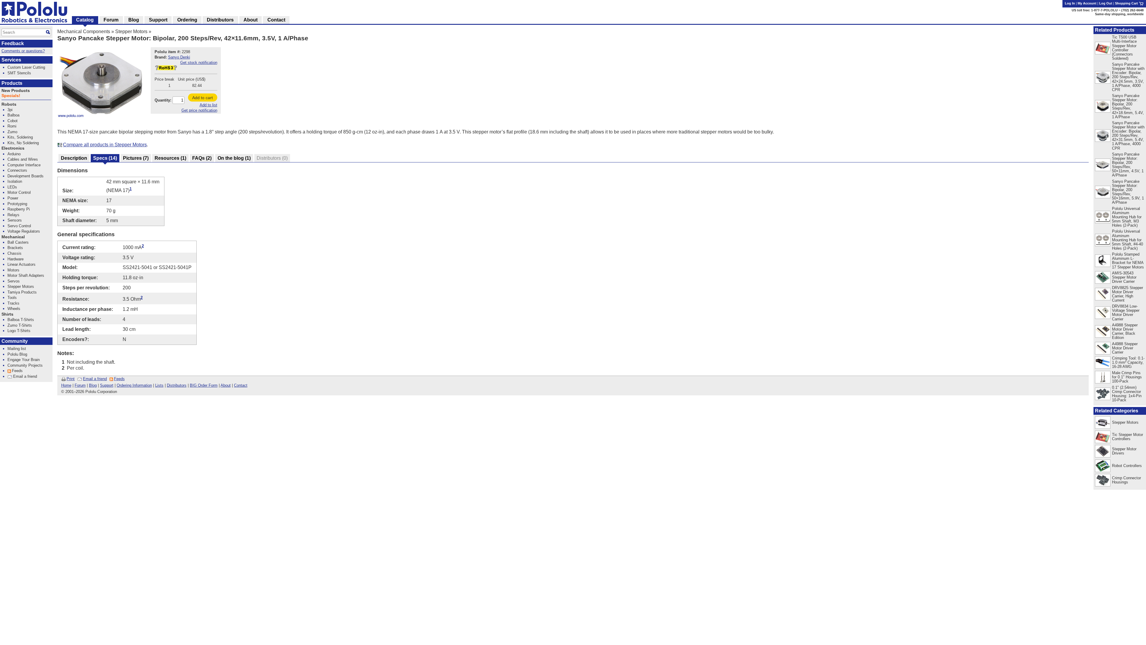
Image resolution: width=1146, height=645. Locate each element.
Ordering (187, 19)
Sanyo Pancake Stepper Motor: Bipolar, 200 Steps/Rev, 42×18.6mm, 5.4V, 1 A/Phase (1128, 106)
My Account (1087, 3)
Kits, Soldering (20, 137)
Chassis (14, 253)
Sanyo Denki (179, 57)
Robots (8, 104)
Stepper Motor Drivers (1124, 451)
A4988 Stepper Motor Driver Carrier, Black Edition (1125, 331)
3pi (10, 110)
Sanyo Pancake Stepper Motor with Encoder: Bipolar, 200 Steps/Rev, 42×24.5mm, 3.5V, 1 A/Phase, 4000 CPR (1128, 77)
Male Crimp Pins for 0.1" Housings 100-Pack (1127, 377)
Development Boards (25, 176)
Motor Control (19, 192)
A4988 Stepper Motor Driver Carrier (1125, 348)
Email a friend (95, 379)
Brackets (15, 247)
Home (66, 385)
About (226, 385)
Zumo (12, 132)
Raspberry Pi (18, 209)
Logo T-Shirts (18, 330)
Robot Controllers (1127, 465)
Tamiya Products (22, 292)
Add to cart (202, 97)
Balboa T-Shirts (20, 319)
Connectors (17, 170)
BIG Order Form (204, 385)
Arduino (14, 154)
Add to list (208, 105)
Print (71, 379)
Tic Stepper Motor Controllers (1127, 436)
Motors (13, 270)
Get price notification (199, 110)
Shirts (7, 314)
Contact (240, 385)
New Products (15, 90)
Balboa (13, 115)
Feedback (12, 43)
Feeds (119, 379)
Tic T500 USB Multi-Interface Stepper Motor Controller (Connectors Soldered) (1124, 47)
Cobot (12, 121)
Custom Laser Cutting (26, 67)
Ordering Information (134, 385)
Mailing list (16, 348)
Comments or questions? (23, 51)
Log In (1070, 3)
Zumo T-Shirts (19, 325)
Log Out (1105, 3)
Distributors (177, 385)
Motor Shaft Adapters (25, 275)
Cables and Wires (22, 159)
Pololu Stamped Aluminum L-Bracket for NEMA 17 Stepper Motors (1128, 260)
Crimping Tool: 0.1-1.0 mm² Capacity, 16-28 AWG (1128, 362)
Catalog (85, 19)
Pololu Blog (17, 354)
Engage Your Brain (23, 359)
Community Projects (25, 365)
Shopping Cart (1127, 3)
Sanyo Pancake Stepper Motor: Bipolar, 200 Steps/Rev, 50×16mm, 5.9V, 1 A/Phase (1128, 192)
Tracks (13, 303)
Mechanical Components (83, 31)
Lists (159, 385)
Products (11, 83)
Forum (80, 385)
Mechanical (13, 237)
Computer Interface (24, 165)
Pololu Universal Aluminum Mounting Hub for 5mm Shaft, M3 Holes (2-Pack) (1127, 217)
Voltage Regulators (23, 231)
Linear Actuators (21, 264)
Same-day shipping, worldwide (1119, 14)
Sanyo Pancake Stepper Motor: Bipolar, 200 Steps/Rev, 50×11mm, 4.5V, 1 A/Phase (1128, 164)
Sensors (14, 220)
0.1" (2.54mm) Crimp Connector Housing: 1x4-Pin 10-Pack (1127, 393)
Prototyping (17, 204)
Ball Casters (18, 242)
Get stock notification (198, 62)
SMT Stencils (19, 73)
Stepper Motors (131, 31)
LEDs (12, 187)
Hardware (15, 259)
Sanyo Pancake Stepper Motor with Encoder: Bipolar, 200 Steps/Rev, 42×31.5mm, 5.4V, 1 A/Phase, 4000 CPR (1128, 135)
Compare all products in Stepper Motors (105, 144)
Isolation (14, 181)
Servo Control (19, 226)
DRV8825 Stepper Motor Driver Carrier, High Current (1127, 293)
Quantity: (163, 100)
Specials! (10, 95)
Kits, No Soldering (23, 143)
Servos (13, 281)
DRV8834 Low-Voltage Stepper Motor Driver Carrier (1125, 312)
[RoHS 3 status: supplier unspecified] (166, 69)
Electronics (12, 148)
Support (106, 385)
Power (12, 198)
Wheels (13, 308)
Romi (11, 126)
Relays (13, 215)
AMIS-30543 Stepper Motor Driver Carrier (1124, 277)
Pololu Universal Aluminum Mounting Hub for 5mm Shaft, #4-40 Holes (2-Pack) (1127, 239)
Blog (93, 385)
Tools (12, 297)
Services (11, 59)
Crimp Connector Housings (1126, 480)
